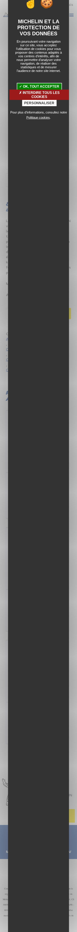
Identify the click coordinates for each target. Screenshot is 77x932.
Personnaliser (39, 103)
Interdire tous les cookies (41, 95)
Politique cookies (38, 117)
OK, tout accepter (40, 86)
